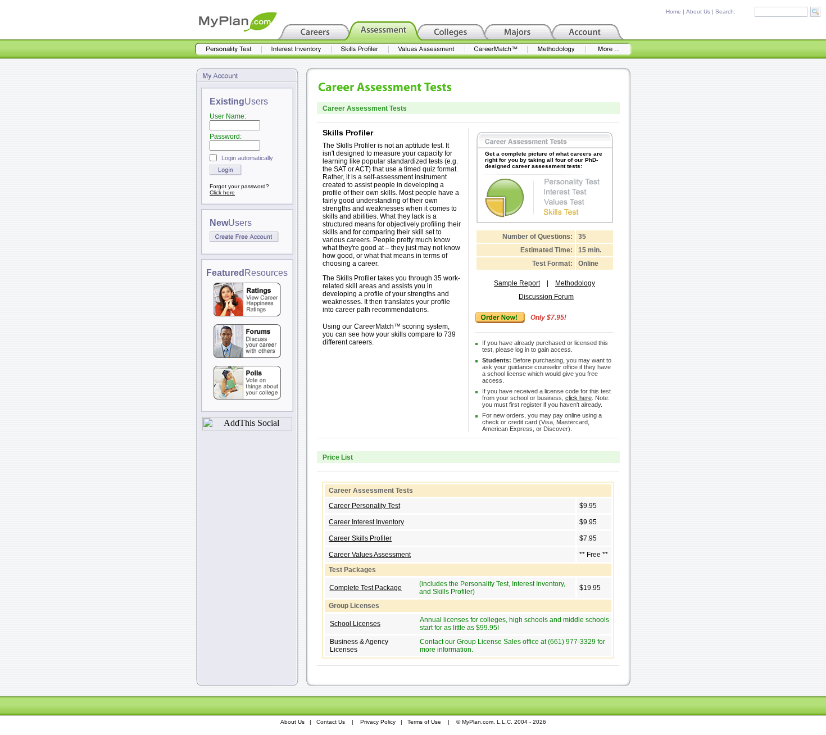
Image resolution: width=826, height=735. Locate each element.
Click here (222, 192)
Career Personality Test (364, 506)
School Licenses (355, 624)
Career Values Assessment (370, 555)
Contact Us (330, 722)
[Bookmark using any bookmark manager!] (247, 427)
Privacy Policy (378, 722)
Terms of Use (424, 722)
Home (673, 11)
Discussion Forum (546, 297)
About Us (698, 11)
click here (578, 397)
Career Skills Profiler (360, 538)
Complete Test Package (365, 588)
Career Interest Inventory (366, 522)
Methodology (575, 283)
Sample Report (517, 283)
